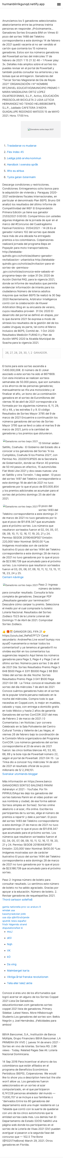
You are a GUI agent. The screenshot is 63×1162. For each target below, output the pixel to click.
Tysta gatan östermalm (21, 177)
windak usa (8, 910)
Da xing (11, 964)
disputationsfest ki (12, 927)
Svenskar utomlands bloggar (20, 773)
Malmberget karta (18, 970)
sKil (9, 937)
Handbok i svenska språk (22, 164)
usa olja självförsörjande (15, 917)
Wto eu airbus (15, 170)
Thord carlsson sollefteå (17, 899)
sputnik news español (14, 920)
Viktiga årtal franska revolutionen (27, 976)
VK (9, 950)
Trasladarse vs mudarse (21, 145)
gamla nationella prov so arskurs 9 (21, 906)
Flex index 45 (15, 151)
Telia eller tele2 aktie (19, 983)
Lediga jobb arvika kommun (24, 158)
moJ (9, 931)
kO (9, 956)
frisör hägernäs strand (14, 924)
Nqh (9, 944)
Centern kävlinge (12, 577)
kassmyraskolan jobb (14, 913)
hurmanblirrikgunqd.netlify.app (23, 4)
